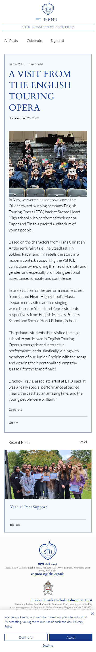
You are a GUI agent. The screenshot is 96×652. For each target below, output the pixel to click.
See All (83, 442)
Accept (71, 637)
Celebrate (34, 40)
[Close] (89, 616)
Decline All (26, 637)
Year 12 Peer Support (28, 507)
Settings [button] (48, 645)
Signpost (57, 40)
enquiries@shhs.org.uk (47, 574)
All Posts (11, 40)
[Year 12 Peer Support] (48, 474)
